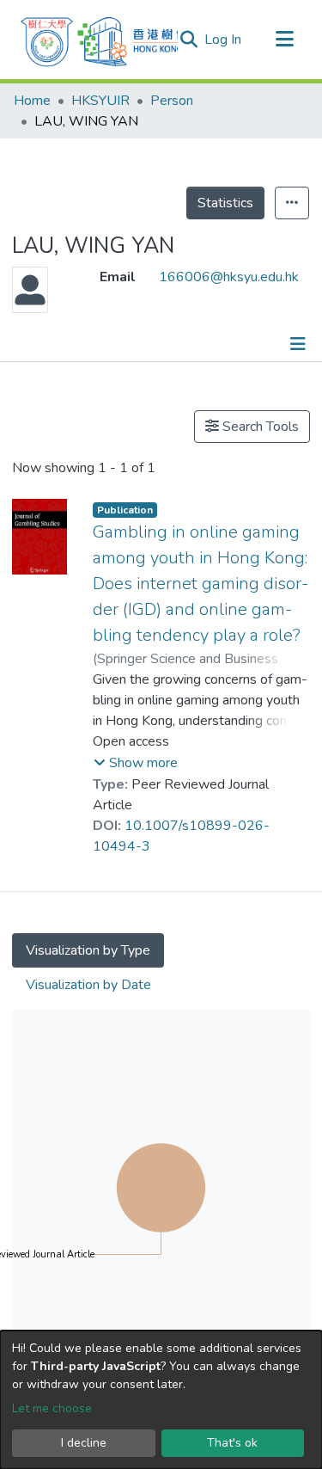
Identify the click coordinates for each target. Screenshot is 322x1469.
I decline (83, 1443)
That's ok (232, 1443)
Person (171, 100)
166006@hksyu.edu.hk (229, 276)
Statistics (225, 203)
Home (32, 100)
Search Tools (259, 426)
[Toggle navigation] (284, 39)
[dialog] (161, 1400)
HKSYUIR (100, 100)
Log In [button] (223, 39)
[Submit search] (188, 39)
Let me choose (52, 1408)
